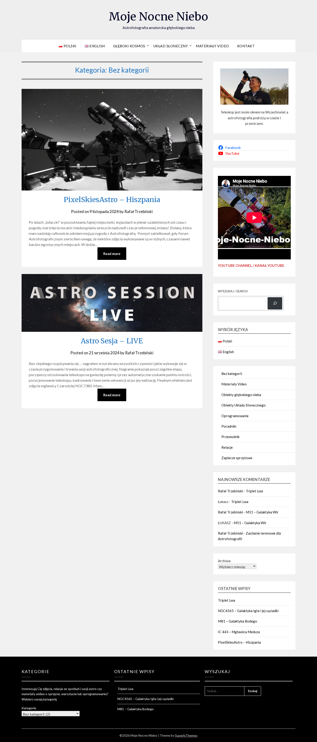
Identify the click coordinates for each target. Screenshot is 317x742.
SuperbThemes (186, 735)
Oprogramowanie (235, 416)
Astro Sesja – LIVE (112, 340)
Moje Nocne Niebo (158, 16)
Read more (111, 254)
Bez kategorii (231, 373)
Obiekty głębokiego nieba (241, 395)
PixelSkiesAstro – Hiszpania (112, 199)
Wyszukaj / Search (233, 291)
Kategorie (29, 708)
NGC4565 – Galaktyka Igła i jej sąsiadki (248, 611)
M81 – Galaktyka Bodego (237, 621)
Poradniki (228, 426)
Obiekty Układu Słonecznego (243, 405)
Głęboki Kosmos (129, 46)
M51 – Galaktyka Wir (262, 512)
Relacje (227, 447)
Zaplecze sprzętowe (236, 458)
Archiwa (224, 561)
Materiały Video (212, 46)
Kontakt (246, 46)
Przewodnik (230, 437)
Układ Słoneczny (170, 46)
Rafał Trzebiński (138, 211)
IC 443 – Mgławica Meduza (239, 632)
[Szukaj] (275, 303)
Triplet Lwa (254, 491)
